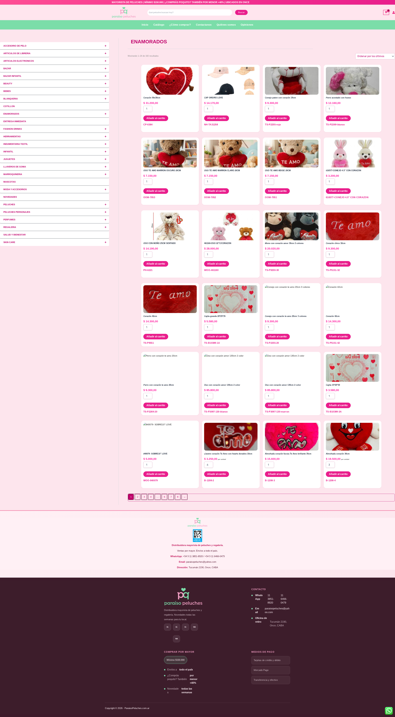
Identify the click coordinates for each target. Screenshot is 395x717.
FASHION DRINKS (54, 129)
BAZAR (54, 68)
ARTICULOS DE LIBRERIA (54, 53)
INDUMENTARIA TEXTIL (54, 144)
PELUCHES (54, 204)
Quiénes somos (226, 24)
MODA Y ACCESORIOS (54, 189)
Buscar (241, 12)
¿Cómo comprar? (180, 24)
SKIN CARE (54, 242)
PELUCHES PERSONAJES (54, 212)
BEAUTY (54, 83)
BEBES (54, 91)
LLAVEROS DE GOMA (54, 166)
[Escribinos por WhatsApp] (176, 638)
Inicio (145, 24)
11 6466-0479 (284, 599)
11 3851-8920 (271, 599)
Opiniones (247, 24)
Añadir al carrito (155, 118)
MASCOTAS (9, 182)
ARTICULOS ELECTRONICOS (54, 61)
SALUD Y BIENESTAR (14, 234)
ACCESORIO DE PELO (54, 45)
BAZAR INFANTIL (54, 76)
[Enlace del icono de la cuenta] (393, 12)
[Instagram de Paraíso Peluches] (167, 627)
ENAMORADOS (54, 113)
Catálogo (158, 24)
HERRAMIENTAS (54, 136)
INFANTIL (54, 151)
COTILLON (9, 106)
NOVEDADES (10, 197)
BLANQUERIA (54, 98)
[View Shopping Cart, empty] (386, 12)
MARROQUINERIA (54, 174)
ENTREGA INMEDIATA (14, 121)
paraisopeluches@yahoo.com (277, 610)
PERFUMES (54, 219)
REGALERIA (54, 227)
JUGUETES (54, 159)
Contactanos (204, 24)
